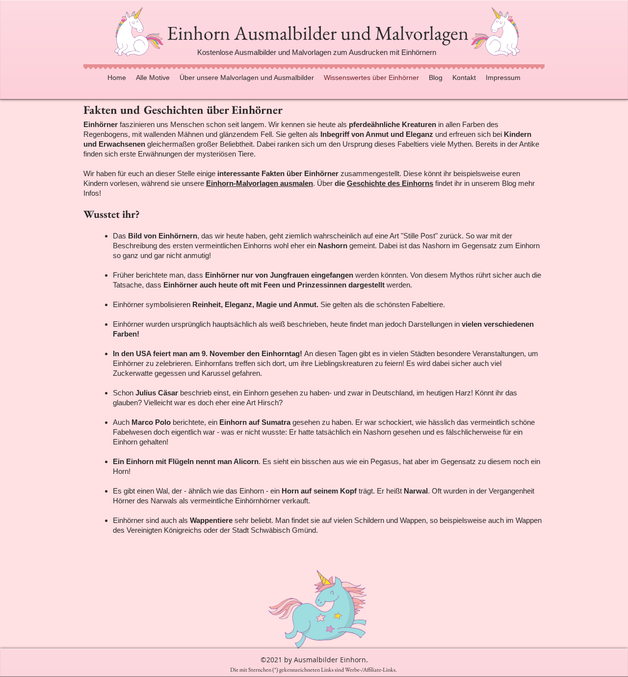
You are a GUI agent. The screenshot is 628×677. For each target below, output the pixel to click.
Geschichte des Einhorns (390, 183)
